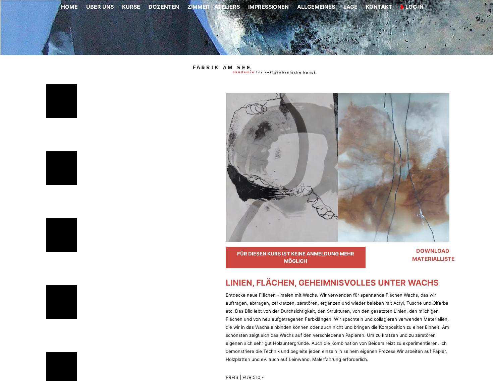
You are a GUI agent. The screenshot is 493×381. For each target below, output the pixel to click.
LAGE (350, 6)
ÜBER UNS (100, 6)
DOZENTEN (164, 6)
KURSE (131, 6)
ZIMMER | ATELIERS (213, 6)
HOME (69, 6)
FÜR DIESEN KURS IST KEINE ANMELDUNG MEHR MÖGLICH (295, 257)
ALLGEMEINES (316, 6)
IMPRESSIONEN (268, 6)
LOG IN (414, 6)
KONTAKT (379, 6)
